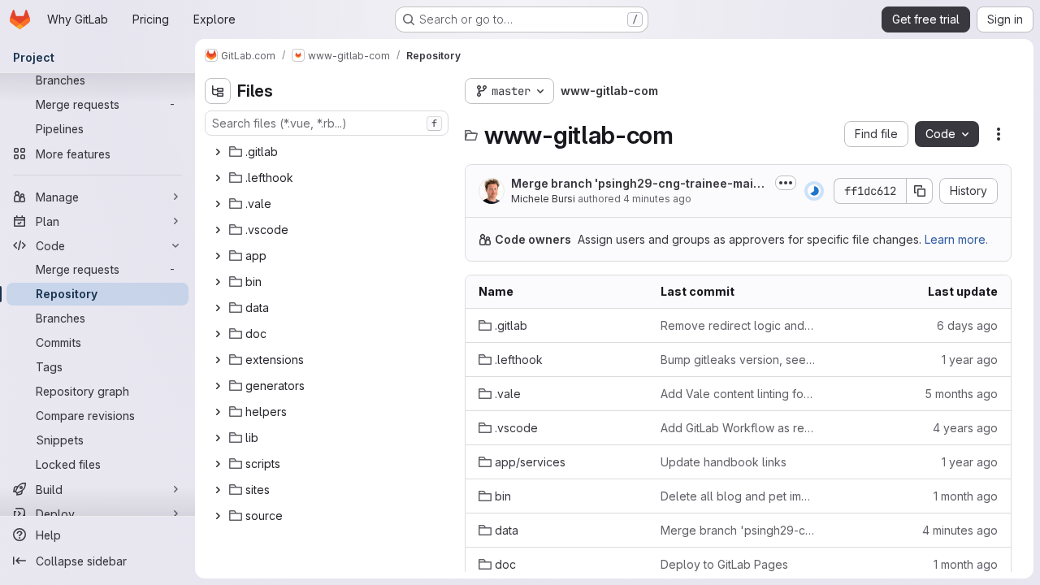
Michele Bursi (543, 199)
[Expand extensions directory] (218, 360)
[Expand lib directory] (218, 438)
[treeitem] (328, 152)
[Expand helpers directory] (218, 412)
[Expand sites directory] (218, 490)
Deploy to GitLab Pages (724, 564)
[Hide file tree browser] (218, 91)
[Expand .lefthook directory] (218, 178)
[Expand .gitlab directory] (218, 152)
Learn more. (956, 239)
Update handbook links (723, 462)
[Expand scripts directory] (218, 464)
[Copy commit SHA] (920, 191)
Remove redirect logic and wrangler (739, 325)
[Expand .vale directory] (218, 204)
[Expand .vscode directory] (218, 230)
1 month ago (966, 496)
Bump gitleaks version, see (739, 359)
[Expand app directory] (218, 256)
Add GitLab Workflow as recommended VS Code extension (739, 428)
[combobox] (326, 123)
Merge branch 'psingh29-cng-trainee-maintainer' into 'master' (638, 184)
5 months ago (961, 394)
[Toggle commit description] (785, 183)
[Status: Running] (814, 191)
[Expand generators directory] (218, 386)
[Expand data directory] (218, 308)
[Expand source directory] (218, 516)
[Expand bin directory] (218, 282)
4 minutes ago (657, 199)
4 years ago (965, 428)
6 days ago (967, 325)
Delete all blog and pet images (739, 496)
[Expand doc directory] (218, 334)
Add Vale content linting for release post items (739, 394)
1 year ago (970, 359)
